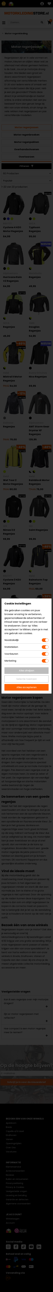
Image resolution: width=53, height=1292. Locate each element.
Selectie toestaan (26, 679)
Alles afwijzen (26, 670)
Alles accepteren (26, 687)
